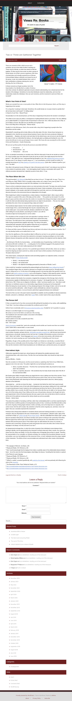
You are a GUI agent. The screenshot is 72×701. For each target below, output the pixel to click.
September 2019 (15, 610)
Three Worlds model (21, 257)
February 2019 (15, 630)
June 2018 (13, 656)
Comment (36, 485)
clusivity (35, 336)
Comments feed (15, 683)
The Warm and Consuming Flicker (20, 538)
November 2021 (15, 588)
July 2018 (13, 653)
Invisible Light (15, 534)
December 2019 (15, 604)
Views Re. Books (36, 20)
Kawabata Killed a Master (18, 531)
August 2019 (14, 614)
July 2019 (13, 617)
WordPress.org (15, 686)
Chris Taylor (62, 60)
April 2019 (13, 623)
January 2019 (14, 633)
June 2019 (13, 620)
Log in (12, 677)
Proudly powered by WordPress (25, 695)
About (30, 3)
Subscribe (40, 3)
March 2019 (14, 627)
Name (24, 506)
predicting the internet (38, 460)
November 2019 (15, 607)
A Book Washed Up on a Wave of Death (22, 544)
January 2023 (14, 581)
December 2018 (15, 636)
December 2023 (15, 578)
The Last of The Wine (17, 541)
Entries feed (14, 680)
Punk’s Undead (62, 475)
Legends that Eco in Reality (13, 475)
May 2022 (13, 584)
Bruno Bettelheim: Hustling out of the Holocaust (32, 555)
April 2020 (13, 594)
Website (24, 513)
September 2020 (15, 591)
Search (57, 45)
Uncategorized (15, 666)
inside (33, 295)
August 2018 (14, 649)
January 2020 (14, 601)
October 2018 (14, 643)
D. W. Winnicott (21, 179)
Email (24, 509)
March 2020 (14, 597)
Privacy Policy (37, 698)
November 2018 (15, 640)
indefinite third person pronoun (55, 158)
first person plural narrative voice (34, 308)
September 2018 (15, 646)
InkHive (54, 695)
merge (46, 83)
